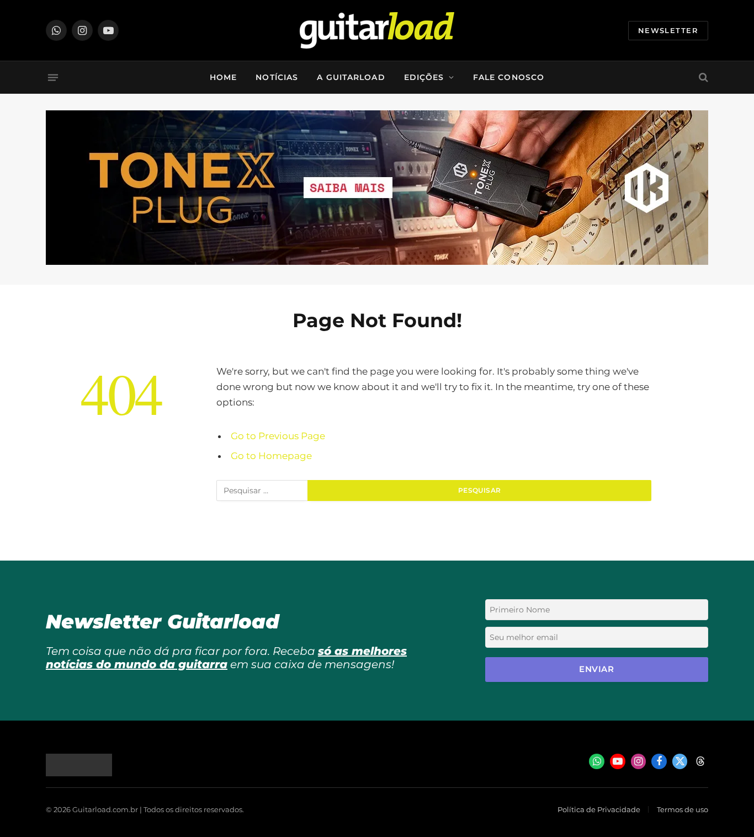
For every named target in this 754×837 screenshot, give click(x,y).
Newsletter (668, 30)
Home (223, 77)
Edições (424, 77)
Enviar (596, 669)
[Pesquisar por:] (262, 491)
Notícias (277, 77)
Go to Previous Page (278, 435)
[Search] (702, 77)
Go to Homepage (271, 455)
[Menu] (53, 77)
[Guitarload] (377, 30)
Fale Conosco (508, 77)
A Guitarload (351, 77)
